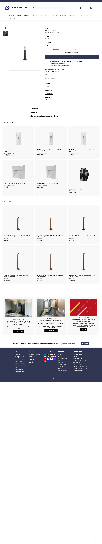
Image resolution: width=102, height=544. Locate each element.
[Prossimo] (5, 69)
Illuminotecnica (63, 358)
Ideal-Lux (48, 32)
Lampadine (72, 15)
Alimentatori (62, 368)
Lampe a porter (83, 15)
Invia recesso (19, 370)
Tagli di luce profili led (80, 368)
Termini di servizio (20, 366)
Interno (60, 354)
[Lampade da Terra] (18, 308)
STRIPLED (83, 329)
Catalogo (43, 15)
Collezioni (53, 15)
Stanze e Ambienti (9, 19)
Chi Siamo (18, 354)
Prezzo (47, 36)
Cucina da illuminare (79, 360)
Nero (47, 86)
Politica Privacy (19, 364)
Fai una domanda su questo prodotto (43, 116)
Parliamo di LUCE (78, 354)
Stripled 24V (62, 364)
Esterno (11, 122)
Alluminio (49, 93)
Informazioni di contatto (19, 357)
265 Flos (75, 356)
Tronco (48, 100)
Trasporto (33, 112)
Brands (11, 15)
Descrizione (33, 108)
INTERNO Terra (18, 331)
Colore (47, 83)
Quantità (48, 42)
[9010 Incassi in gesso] (51, 308)
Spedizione (56, 49)
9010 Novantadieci (51, 330)
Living (35, 15)
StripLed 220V (62, 366)
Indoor (19, 15)
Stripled (63, 15)
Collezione (48, 97)
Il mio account (19, 372)
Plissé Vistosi (77, 364)
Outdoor (27, 15)
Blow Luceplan (77, 358)
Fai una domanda (51, 79)
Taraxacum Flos (78, 370)
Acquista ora (72, 57)
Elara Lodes (76, 362)
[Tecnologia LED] (83, 307)
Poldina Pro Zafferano (80, 366)
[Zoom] (24, 47)
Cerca (16, 368)
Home (4, 15)
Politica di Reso (19, 362)
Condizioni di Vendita (21, 360)
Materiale (48, 90)
